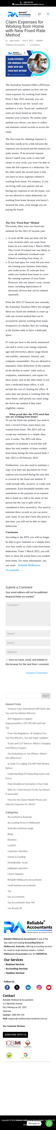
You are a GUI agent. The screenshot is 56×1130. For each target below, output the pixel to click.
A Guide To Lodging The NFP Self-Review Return (27, 766)
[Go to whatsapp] (49, 1123)
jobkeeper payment (18, 868)
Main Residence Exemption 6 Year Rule (28, 784)
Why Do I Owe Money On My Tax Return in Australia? (28, 792)
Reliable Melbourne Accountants (24, 43)
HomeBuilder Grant (18, 862)
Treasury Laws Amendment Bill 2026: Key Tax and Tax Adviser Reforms (28, 711)
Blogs (10, 834)
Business (12, 840)
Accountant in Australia (20, 817)
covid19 (12, 845)
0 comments (35, 45)
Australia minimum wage (20, 828)
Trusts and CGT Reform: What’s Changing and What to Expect (28, 746)
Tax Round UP (15, 908)
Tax (9, 891)
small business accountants (22, 885)
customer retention (18, 851)
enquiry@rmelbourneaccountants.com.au (27, 1019)
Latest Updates (15, 874)
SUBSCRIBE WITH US (15, 1034)
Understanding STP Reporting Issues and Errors (27, 776)
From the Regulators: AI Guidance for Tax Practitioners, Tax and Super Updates (27, 736)
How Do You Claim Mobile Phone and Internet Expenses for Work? (26, 802)
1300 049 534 (28, 2)
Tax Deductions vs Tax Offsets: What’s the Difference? (26, 756)
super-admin (14, 41)
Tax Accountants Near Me (21, 902)
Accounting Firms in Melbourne (24, 823)
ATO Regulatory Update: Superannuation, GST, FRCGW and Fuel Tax (25, 723)
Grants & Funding (16, 857)
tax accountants (16, 897)
